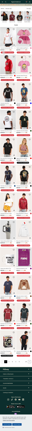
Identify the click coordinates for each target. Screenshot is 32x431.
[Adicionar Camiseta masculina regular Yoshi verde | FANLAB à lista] (29, 111)
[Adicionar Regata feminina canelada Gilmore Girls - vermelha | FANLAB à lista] (29, 139)
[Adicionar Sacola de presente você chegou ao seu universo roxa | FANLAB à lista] (29, 249)
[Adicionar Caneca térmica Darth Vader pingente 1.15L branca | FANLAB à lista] (13, 222)
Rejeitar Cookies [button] (17, 424)
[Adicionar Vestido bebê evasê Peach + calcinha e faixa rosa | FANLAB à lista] (29, 29)
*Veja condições (28, 4)
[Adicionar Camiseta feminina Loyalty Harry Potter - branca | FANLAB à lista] (13, 194)
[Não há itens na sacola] (29, 1)
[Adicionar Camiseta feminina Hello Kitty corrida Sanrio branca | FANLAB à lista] (13, 29)
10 (26, 361)
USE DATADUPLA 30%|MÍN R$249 (7, 52)
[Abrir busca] (5, 1)
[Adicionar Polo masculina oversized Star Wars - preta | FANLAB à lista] (13, 139)
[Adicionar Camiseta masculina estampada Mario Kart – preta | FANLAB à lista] (13, 84)
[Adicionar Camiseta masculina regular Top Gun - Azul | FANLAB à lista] (13, 277)
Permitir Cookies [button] (7, 424)
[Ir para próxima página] (29, 361)
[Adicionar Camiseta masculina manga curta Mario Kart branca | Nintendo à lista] (13, 111)
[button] (8, 427)
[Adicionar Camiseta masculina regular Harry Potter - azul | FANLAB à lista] (13, 167)
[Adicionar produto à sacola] (14, 45)
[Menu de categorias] (2, 1)
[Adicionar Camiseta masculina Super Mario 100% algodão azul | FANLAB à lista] (29, 84)
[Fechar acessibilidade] (31, 15)
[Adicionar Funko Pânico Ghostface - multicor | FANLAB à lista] (13, 332)
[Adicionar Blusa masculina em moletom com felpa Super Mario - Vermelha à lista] (13, 56)
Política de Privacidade (9, 420)
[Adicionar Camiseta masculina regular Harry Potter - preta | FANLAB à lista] (29, 167)
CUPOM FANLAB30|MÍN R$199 (23, 162)
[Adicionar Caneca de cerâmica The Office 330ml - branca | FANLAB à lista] (13, 249)
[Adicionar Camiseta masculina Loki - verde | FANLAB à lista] (29, 304)
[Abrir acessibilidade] (29, 17)
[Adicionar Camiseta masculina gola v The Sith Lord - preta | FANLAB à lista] (29, 332)
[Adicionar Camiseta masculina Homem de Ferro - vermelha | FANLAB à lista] (13, 304)
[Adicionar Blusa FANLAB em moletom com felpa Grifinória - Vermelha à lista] (29, 194)
